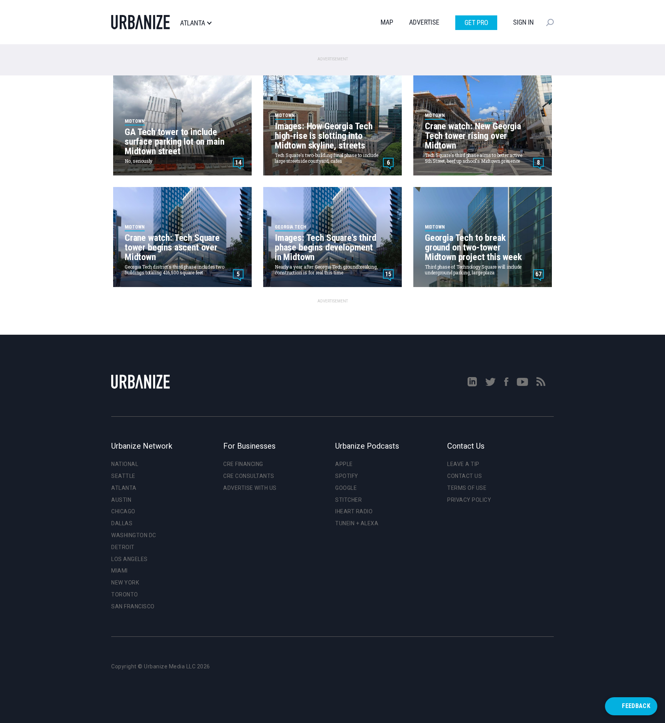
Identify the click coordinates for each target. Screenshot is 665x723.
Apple (344, 464)
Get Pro (476, 22)
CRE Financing (243, 464)
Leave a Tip (463, 464)
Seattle (123, 476)
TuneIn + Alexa (356, 523)
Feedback (636, 706)
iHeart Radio (354, 511)
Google (346, 488)
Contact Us (464, 476)
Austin (121, 500)
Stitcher (348, 500)
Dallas (121, 523)
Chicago (123, 511)
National (124, 464)
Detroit (123, 547)
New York (125, 582)
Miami (119, 571)
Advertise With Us (250, 488)
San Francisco (133, 606)
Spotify (346, 476)
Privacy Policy (469, 500)
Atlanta (192, 23)
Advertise (424, 22)
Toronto (124, 594)
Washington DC (133, 535)
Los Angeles (129, 559)
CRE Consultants (248, 476)
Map (387, 22)
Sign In (523, 22)
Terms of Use (466, 488)
